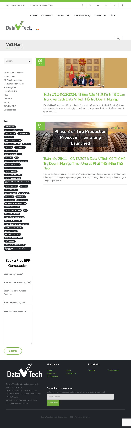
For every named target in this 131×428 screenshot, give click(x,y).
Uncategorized (10, 109)
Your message (10, 311)
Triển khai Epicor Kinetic (13, 238)
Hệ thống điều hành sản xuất (15, 203)
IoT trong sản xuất (12, 207)
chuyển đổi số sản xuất (13, 130)
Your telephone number (15, 290)
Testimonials (113, 370)
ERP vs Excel (9, 197)
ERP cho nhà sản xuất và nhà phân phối (17, 182)
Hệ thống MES (10, 91)
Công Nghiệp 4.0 (23, 133)
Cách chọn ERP (10, 133)
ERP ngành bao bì (11, 190)
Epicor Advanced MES (12, 144)
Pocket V (33, 16)
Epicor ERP (8, 147)
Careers (91, 370)
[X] (90, 5)
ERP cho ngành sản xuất (13, 168)
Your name (9, 274)
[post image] (81, 73)
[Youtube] (98, 5)
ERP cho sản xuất (11, 186)
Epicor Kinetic (47, 16)
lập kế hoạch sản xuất (13, 210)
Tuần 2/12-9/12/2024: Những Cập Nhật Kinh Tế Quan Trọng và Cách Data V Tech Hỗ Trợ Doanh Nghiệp (84, 97)
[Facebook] (82, 5)
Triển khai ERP (10, 106)
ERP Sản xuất (24, 193)
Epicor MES (8, 158)
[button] (118, 38)
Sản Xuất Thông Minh (12, 234)
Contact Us (71, 373)
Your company (10, 302)
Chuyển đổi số (10, 127)
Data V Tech (9, 137)
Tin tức (6, 102)
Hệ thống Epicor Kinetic (14, 83)
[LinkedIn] (114, 5)
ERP (16, 158)
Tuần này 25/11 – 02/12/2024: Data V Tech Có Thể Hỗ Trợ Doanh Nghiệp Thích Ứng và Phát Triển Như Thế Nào (84, 163)
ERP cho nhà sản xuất (12, 178)
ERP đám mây (21, 197)
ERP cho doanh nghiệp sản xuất (16, 161)
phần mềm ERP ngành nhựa (14, 217)
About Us (51, 373)
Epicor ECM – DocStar (13, 72)
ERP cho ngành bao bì (12, 164)
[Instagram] (106, 5)
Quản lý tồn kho (11, 231)
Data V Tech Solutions (13, 140)
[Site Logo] (19, 25)
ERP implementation (13, 80)
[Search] (29, 61)
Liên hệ (113, 16)
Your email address (13, 282)
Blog (69, 370)
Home (49, 370)
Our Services (52, 376)
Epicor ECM (26, 144)
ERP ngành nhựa (10, 193)
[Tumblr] (122, 5)
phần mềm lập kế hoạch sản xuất (16, 224)
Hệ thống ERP (10, 87)
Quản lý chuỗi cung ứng (13, 228)
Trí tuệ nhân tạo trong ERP (15, 245)
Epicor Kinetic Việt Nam (13, 154)
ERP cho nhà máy (11, 171)
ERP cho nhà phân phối (13, 175)
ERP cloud (23, 186)
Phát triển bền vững (12, 214)
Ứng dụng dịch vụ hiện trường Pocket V (15, 248)
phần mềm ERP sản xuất (13, 221)
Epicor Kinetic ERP (11, 151)
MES (6, 95)
